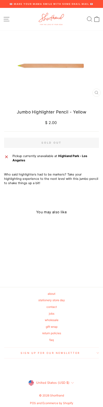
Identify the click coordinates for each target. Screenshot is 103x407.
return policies (51, 333)
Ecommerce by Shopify (57, 403)
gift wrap (51, 326)
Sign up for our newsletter (50, 352)
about (51, 293)
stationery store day (51, 300)
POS (33, 403)
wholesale (51, 320)
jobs (51, 313)
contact (51, 307)
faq (51, 340)
